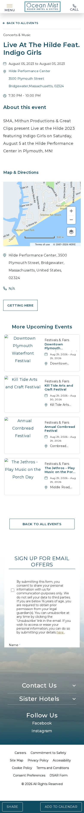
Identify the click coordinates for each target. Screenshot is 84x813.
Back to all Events (22, 23)
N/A (12, 289)
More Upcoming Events (42, 327)
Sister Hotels (39, 699)
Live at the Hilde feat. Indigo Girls (41, 48)
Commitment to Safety (48, 753)
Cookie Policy (22, 768)
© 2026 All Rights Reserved (42, 784)
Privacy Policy (38, 760)
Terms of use (42, 244)
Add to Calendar (61, 807)
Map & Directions (21, 172)
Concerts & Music (17, 35)
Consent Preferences (29, 775)
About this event (24, 107)
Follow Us (42, 715)
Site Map (16, 760)
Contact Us (39, 685)
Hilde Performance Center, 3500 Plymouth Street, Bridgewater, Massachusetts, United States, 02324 (38, 266)
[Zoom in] (71, 211)
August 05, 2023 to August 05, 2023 (37, 64)
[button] (36, 78)
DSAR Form (59, 775)
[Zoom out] (71, 219)
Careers (20, 753)
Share (12, 807)
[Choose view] (71, 231)
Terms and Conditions (52, 768)
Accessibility (62, 760)
